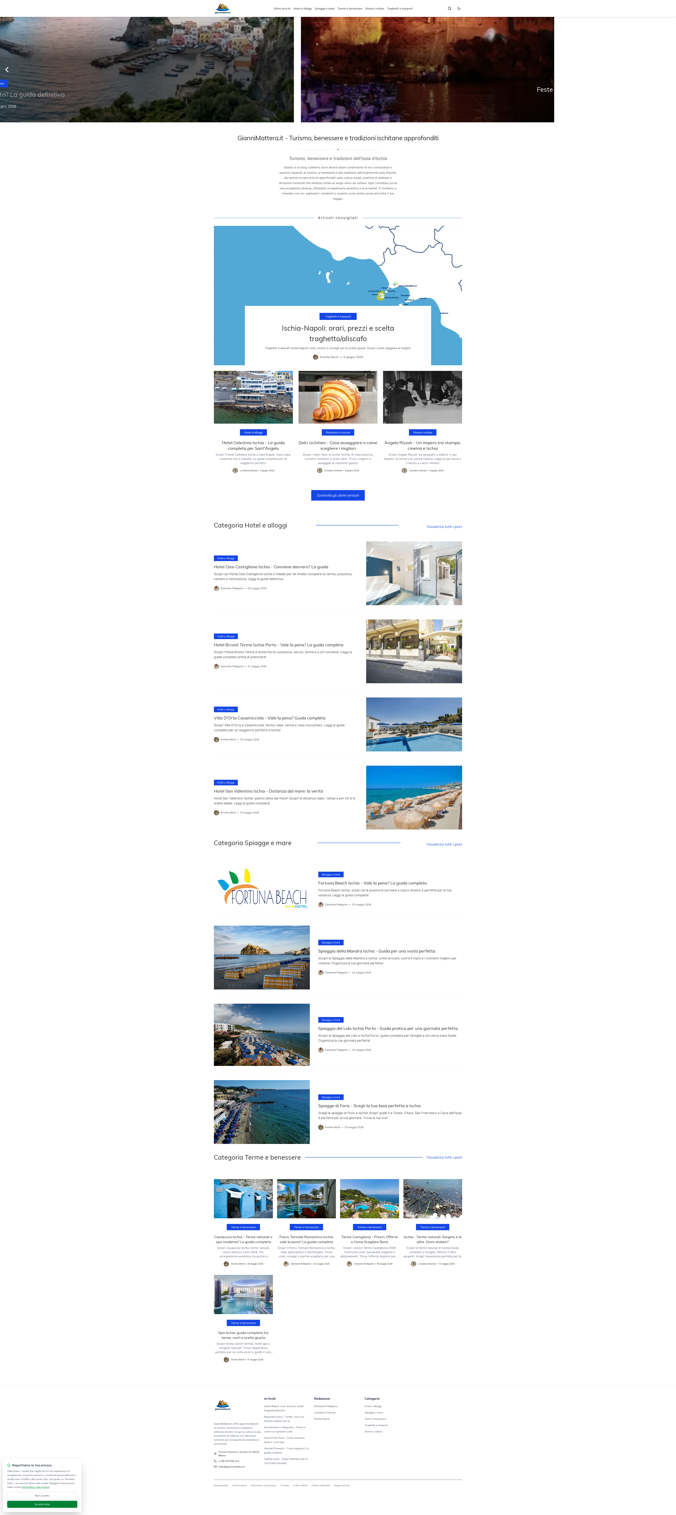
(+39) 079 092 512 (228, 1461)
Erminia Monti (322, 1418)
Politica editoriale (321, 1485)
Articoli (270, 1399)
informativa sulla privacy (35, 1487)
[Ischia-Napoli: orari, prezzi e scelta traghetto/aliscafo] (338, 295)
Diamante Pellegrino (325, 1406)
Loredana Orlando (325, 1412)
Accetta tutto (42, 1504)
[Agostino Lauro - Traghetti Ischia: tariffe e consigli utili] (338, 69)
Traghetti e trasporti (400, 8)
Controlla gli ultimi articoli (338, 495)
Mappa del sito (342, 1485)
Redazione (322, 1399)
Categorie (372, 1399)
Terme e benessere (349, 8)
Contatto (284, 1485)
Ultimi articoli (281, 8)
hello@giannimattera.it (231, 1466)
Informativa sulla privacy (263, 1485)
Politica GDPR (300, 1485)
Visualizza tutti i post (444, 526)
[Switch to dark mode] (459, 8)
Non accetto (42, 1495)
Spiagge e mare (325, 8)
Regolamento (221, 1485)
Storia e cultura (374, 8)
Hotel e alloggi (302, 8)
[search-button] (450, 8)
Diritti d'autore (239, 1485)
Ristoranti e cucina (338, 432)
